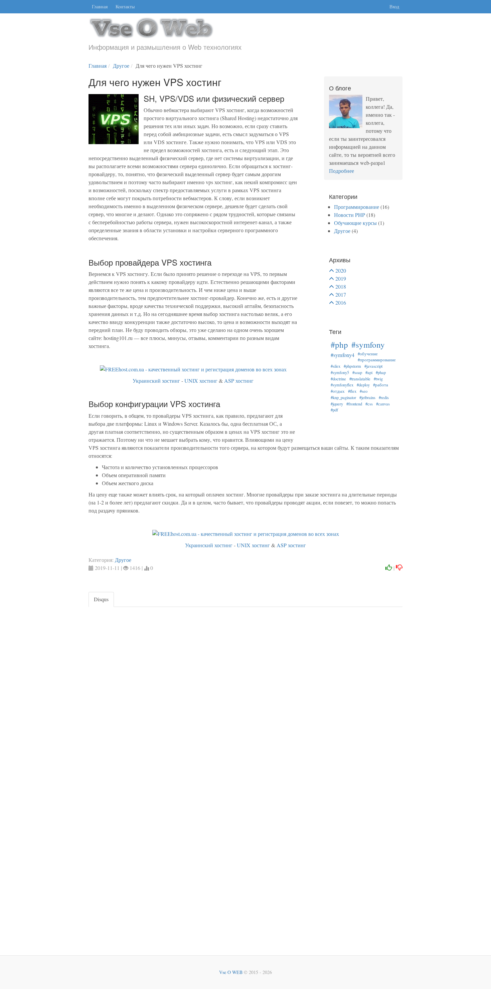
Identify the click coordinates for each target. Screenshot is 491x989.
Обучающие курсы (355, 222)
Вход (394, 6)
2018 (340, 286)
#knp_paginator (343, 397)
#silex (335, 366)
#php (339, 344)
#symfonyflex (342, 385)
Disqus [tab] (101, 599)
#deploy (363, 385)
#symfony (368, 344)
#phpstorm (352, 366)
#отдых (338, 391)
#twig (378, 379)
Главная (100, 6)
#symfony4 (342, 355)
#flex (352, 391)
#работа (380, 385)
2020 (340, 270)
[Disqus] (245, 690)
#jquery (337, 404)
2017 (340, 294)
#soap (357, 372)
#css (369, 404)
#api (368, 372)
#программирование (377, 360)
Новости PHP (349, 214)
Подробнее (341, 170)
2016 (340, 302)
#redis (384, 397)
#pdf (334, 410)
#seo (363, 391)
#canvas (383, 404)
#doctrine (338, 379)
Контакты (125, 6)
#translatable (359, 379)
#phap (381, 372)
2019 (340, 278)
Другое (342, 230)
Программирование (356, 206)
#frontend (354, 404)
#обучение (368, 354)
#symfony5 (340, 372)
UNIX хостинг (200, 380)
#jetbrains (367, 397)
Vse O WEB (230, 972)
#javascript (373, 366)
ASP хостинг (239, 380)
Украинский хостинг (156, 380)
